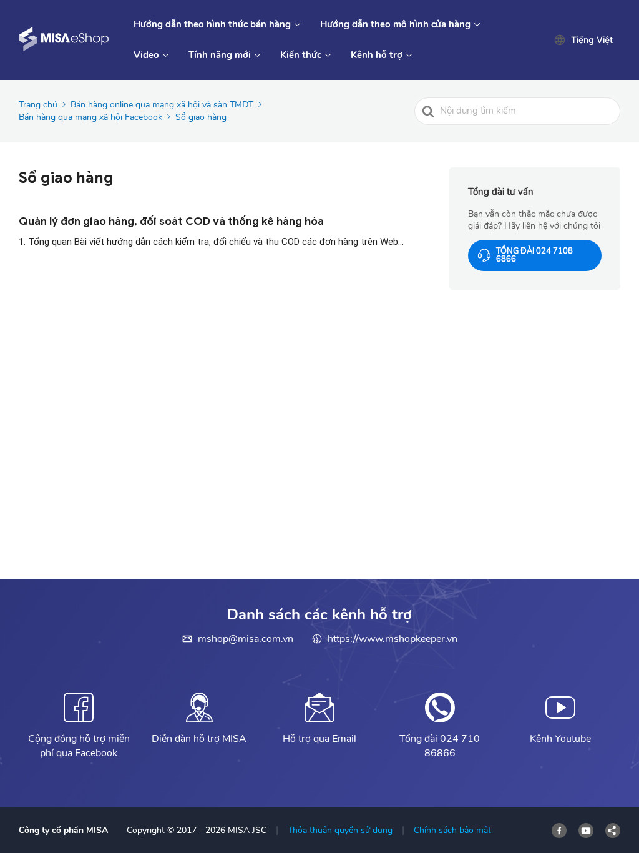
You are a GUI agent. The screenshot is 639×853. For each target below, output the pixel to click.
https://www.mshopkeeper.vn (392, 639)
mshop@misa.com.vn (245, 639)
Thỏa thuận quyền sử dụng (340, 830)
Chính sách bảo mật (452, 830)
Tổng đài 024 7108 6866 (534, 255)
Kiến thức (300, 55)
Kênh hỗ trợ (376, 55)
